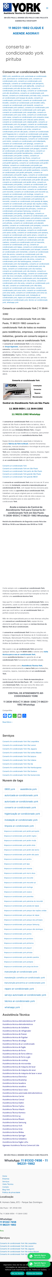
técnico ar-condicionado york (20, 1001)
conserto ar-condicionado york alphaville (18, 86)
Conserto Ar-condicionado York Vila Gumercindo (21, 775)
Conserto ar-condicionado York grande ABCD (20, 477)
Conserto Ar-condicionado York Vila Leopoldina (21, 741)
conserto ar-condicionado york (20, 807)
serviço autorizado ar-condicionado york (25, 995)
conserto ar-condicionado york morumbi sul (31, 192)
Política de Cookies (34, 1273)
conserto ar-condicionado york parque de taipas (21, 206)
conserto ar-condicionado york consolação (30, 127)
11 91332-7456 (31, 1160)
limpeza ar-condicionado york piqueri (18, 948)
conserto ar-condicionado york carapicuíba (19, 112)
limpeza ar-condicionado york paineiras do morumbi (23, 901)
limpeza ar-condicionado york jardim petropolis (21, 831)
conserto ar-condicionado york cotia (17, 129)
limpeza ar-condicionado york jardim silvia (19, 845)
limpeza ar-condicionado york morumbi (18, 878)
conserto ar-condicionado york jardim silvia (19, 182)
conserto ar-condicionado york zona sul (31, 293)
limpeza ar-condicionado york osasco (18, 892)
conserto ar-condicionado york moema (22, 187)
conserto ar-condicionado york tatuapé (25, 249)
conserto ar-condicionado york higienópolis (24, 136)
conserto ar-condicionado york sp (16, 245)
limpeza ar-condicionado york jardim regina (20, 836)
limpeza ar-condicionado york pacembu (18, 896)
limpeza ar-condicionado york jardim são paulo (21, 854)
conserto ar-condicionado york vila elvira (18, 259)
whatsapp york (12, 302)
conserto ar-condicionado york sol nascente (27, 242)
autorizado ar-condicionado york (19, 79)
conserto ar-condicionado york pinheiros (25, 218)
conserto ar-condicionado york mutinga (18, 194)
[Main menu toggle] (47, 8)
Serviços (5, 1181)
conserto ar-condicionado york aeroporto (27, 83)
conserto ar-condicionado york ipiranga (18, 144)
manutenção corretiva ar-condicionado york (24, 977)
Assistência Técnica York (32, 666)
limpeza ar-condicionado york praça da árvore (21, 966)
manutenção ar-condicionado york (20, 972)
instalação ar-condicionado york (21, 820)
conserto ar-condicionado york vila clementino (28, 257)
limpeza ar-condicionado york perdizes (18, 938)
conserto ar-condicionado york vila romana (19, 281)
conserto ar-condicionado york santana (32, 233)
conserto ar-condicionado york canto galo (29, 110)
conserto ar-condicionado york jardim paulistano (21, 170)
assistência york (18, 76)
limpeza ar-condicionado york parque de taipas (21, 915)
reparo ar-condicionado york (29, 297)
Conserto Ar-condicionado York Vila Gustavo (20, 771)
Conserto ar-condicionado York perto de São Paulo (22, 471)
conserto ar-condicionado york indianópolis (28, 141)
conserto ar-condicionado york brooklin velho (27, 103)
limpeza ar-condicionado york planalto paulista (21, 957)
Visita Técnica (7, 1184)
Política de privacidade (11, 1192)
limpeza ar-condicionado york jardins (18, 859)
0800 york (7, 76)
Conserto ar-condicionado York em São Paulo (20, 468)
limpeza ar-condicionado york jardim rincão (20, 840)
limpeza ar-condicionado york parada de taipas (21, 906)
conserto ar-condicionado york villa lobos (26, 285)
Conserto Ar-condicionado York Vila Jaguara (20, 749)
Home (4, 1176)
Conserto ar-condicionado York (24, 72)
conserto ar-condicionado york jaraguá (24, 148)
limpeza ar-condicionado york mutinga (18, 887)
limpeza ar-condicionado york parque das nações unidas (25, 910)
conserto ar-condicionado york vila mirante (19, 271)
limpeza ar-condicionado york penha (17, 934)
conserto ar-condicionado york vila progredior (29, 278)
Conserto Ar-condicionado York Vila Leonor (19, 745)
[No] (49, 1269)
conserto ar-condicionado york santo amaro (20, 235)
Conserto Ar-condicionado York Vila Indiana (19, 760)
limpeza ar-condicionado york (19, 826)
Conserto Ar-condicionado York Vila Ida (18, 764)
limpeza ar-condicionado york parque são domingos (23, 929)
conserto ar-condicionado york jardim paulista (29, 168)
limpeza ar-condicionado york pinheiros (19, 943)
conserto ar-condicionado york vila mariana (25, 269)
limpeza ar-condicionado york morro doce (19, 873)
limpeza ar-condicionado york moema (18, 868)
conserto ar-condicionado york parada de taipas (29, 201)
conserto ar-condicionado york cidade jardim (20, 122)
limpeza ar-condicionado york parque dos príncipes (23, 920)
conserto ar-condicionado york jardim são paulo (29, 180)
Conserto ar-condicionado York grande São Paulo (22, 474)
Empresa (5, 1179)
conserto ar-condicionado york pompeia (25, 225)
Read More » (7, 722)
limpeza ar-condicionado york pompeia (18, 962)
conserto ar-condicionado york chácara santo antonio (23, 120)
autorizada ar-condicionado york (21, 795)
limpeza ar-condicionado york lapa (17, 864)
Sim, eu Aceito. (17, 1273)
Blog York (6, 1190)
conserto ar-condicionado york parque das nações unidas (25, 204)
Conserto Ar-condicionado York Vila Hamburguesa (22, 767)
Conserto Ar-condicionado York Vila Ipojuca (19, 756)
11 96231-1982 (32, 1162)
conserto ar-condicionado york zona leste (19, 288)
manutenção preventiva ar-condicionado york (24, 983)
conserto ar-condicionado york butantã (18, 105)
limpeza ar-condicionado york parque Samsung (21, 924)
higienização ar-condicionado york (16, 295)
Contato (5, 1187)
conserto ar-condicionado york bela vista (25, 95)
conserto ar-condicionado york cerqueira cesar (30, 117)
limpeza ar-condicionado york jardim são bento (21, 850)
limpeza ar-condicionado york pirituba (18, 952)
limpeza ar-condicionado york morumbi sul (20, 882)
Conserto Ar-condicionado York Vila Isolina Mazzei (22, 753)
